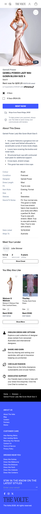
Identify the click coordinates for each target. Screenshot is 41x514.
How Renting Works (10, 436)
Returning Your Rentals (11, 441)
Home (5, 394)
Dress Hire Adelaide (10, 470)
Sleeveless (25, 197)
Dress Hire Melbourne (11, 462)
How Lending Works (10, 438)
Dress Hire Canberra (10, 473)
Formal (31, 190)
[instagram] (8, 494)
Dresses (15, 394)
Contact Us (7, 443)
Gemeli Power (9, 70)
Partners (6, 422)
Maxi (23, 182)
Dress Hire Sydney (10, 459)
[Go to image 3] (12, 295)
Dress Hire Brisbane (10, 465)
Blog (5, 417)
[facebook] (4, 494)
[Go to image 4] (32, 295)
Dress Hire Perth (9, 467)
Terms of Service (9, 446)
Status (5, 425)
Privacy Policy (8, 449)
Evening (24, 190)
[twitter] (12, 494)
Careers (6, 420)
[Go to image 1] (9, 295)
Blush (23, 172)
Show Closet (20, 261)
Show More (20, 322)
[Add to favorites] (16, 276)
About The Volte (9, 414)
